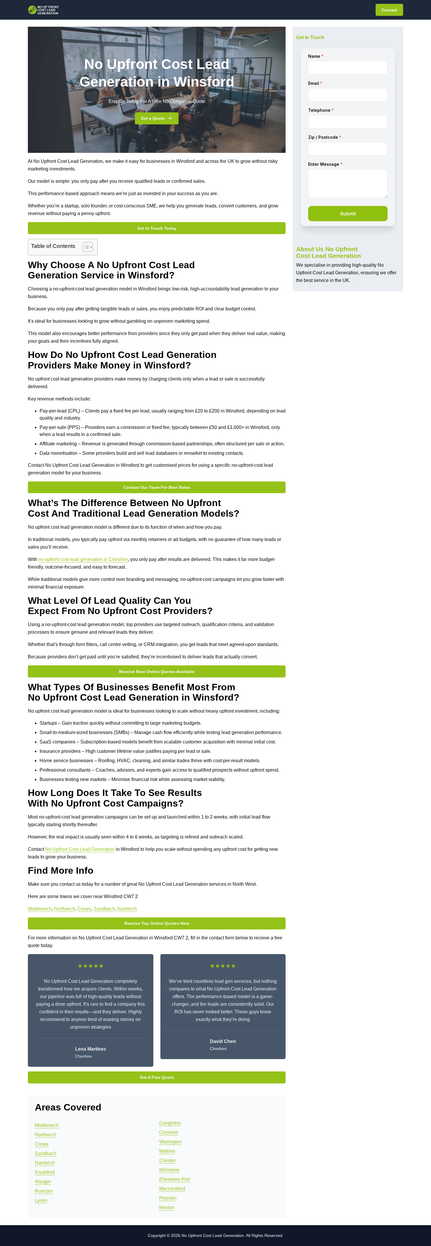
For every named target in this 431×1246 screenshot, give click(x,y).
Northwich (64, 908)
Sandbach (104, 908)
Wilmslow (169, 1169)
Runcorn (44, 1190)
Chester (167, 1160)
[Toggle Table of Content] (84, 247)
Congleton (170, 1122)
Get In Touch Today (157, 228)
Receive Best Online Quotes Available (156, 671)
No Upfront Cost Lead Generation (80, 849)
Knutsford (45, 1172)
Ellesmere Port (174, 1179)
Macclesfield (172, 1188)
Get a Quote (153, 118)
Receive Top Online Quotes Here (156, 923)
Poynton (168, 1198)
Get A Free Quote (157, 1077)
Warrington (170, 1141)
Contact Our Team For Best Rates (156, 487)
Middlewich (40, 908)
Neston (166, 1207)
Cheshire (168, 1132)
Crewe (84, 908)
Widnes (167, 1151)
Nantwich (127, 908)
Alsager (43, 1181)
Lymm (41, 1200)
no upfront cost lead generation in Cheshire (83, 559)
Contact (389, 10)
